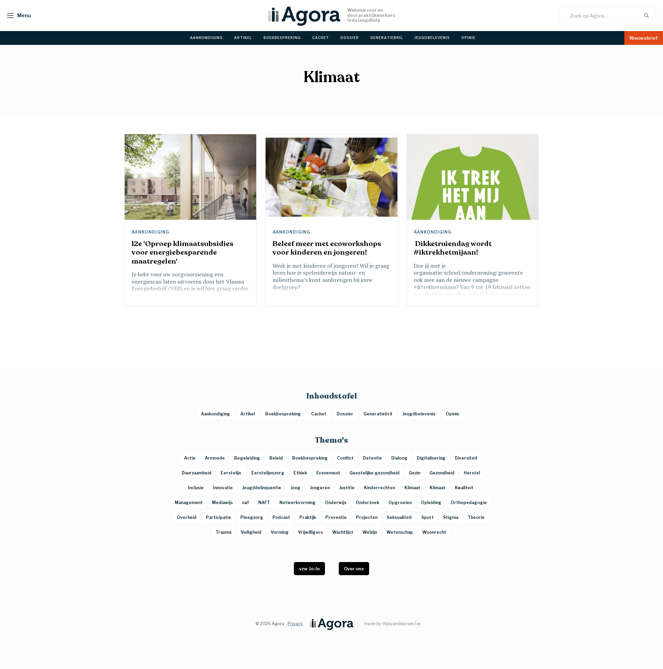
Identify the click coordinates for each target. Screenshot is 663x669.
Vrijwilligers (310, 532)
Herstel (472, 472)
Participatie (218, 517)
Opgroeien (400, 502)
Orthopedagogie (469, 502)
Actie (189, 458)
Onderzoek (367, 502)
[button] (17, 15)
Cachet (319, 413)
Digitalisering (431, 458)
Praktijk (307, 517)
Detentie (372, 458)
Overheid (186, 517)
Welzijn (370, 532)
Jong (295, 487)
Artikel (248, 413)
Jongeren (320, 487)
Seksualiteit (399, 517)
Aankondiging (151, 232)
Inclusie (196, 487)
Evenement (328, 472)
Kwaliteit (464, 487)
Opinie (453, 413)
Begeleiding (247, 458)
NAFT (264, 502)
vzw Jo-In (309, 568)
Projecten (366, 517)
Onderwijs (335, 502)
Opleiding (431, 502)
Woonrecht (434, 532)
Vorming (280, 532)
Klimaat (412, 487)
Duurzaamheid (196, 472)
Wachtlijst (342, 532)
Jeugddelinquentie (261, 487)
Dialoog (399, 458)
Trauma (223, 532)
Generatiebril (378, 413)
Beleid (276, 458)
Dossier (345, 413)
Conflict (345, 458)
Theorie (476, 517)
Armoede (215, 458)
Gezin (414, 472)
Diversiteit (466, 458)
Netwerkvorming (297, 502)
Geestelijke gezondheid (374, 472)
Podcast (281, 517)
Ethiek (300, 472)
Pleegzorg (251, 517)
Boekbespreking (283, 413)
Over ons (354, 568)
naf (245, 502)
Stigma (450, 517)
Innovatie (223, 487)
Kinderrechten (379, 487)
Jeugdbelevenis (419, 413)
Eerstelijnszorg (267, 472)
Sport (427, 517)
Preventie (336, 517)
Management (189, 502)
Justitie (347, 487)
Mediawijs (222, 502)
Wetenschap (399, 532)
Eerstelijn (231, 472)
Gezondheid (442, 472)
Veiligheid (251, 532)
